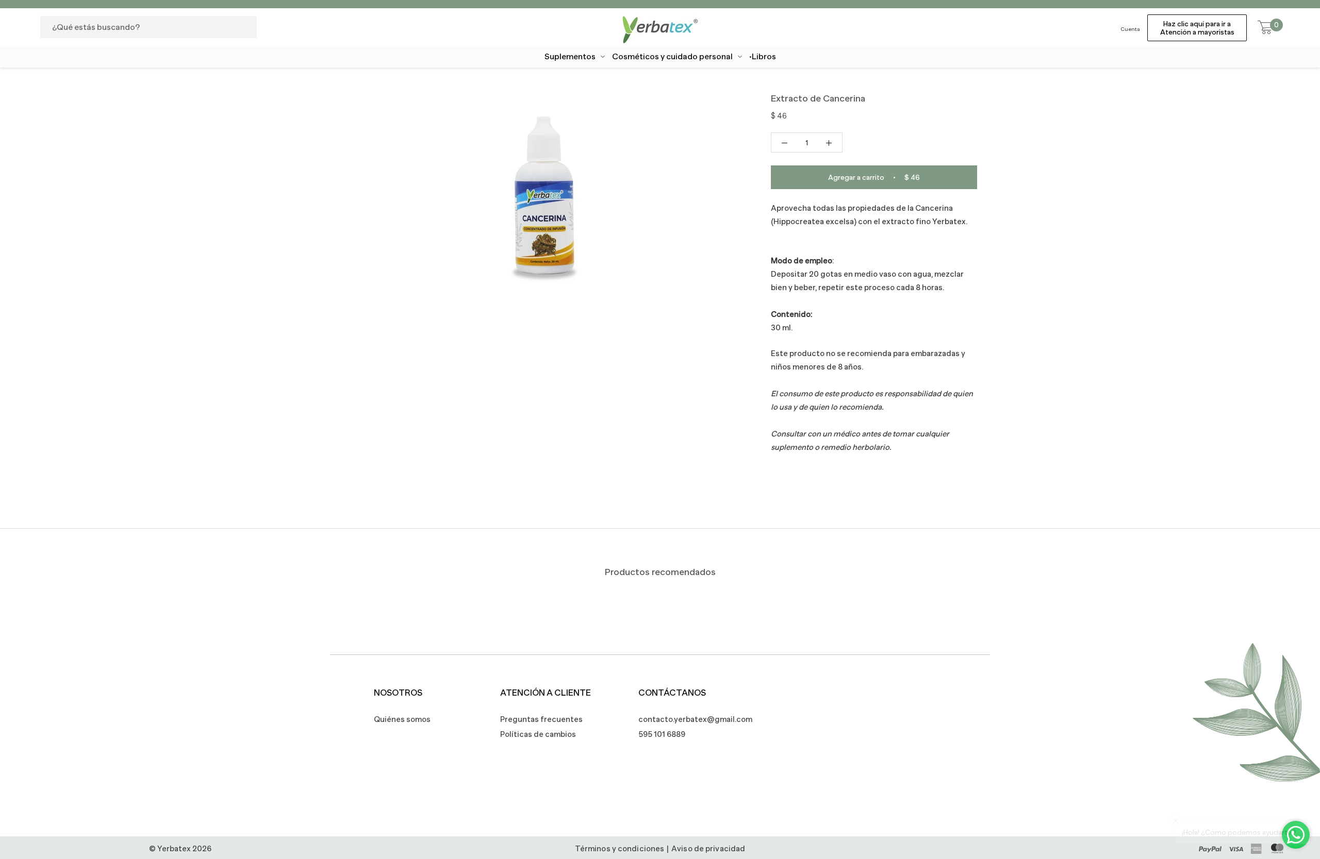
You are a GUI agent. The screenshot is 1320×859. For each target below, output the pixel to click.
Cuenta (1130, 29)
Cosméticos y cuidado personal (672, 56)
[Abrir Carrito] (1265, 28)
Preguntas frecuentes (541, 719)
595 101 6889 (661, 734)
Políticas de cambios (538, 734)
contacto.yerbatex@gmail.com (689, 719)
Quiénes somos (402, 719)
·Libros (762, 56)
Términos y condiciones (619, 848)
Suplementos (570, 56)
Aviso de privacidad (708, 848)
